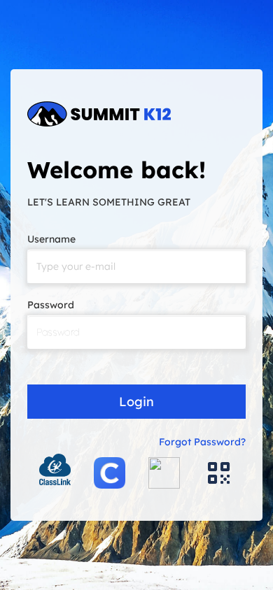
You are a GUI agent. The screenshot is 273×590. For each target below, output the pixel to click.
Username (51, 239)
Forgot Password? (202, 442)
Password (50, 304)
